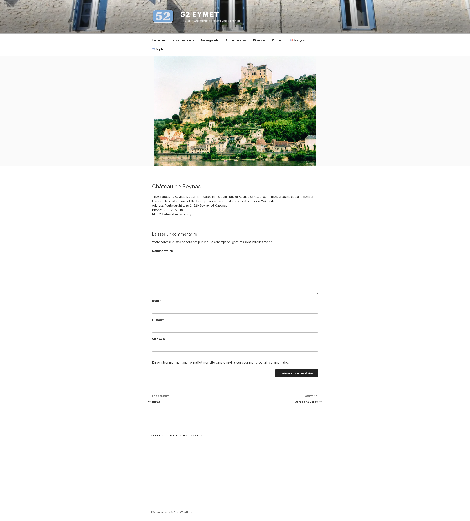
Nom (156, 301)
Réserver (259, 40)
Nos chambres (182, 40)
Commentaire (163, 251)
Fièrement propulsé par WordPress (172, 512)
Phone (156, 210)
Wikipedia (268, 201)
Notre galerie (210, 40)
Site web (158, 339)
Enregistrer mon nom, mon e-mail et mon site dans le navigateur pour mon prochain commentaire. (220, 362)
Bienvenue (159, 40)
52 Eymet (200, 14)
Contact (277, 40)
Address (157, 205)
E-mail (158, 320)
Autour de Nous (236, 40)
